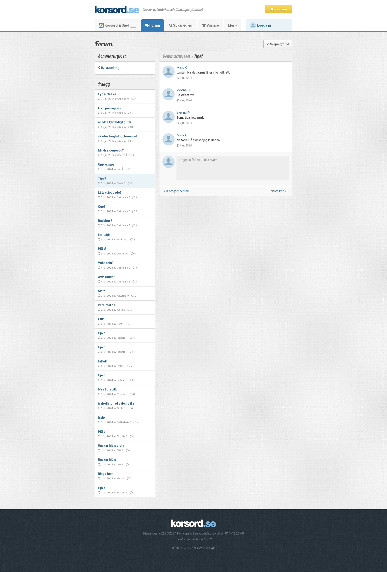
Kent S (120, 323)
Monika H (122, 394)
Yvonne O (183, 90)
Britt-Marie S (124, 422)
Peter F (121, 365)
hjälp (101, 417)
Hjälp (101, 333)
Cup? (101, 207)
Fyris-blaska (107, 94)
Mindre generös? (111, 150)
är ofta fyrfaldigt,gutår (115, 122)
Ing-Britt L (122, 239)
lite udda (104, 235)
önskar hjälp (107, 460)
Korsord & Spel (117, 25)
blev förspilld (107, 389)
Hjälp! (102, 249)
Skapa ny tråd (279, 44)
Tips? (102, 178)
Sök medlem (183, 25)
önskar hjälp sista (111, 445)
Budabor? (105, 221)
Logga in (264, 25)
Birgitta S (122, 436)
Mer (231, 25)
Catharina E (123, 197)
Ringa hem (105, 474)
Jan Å (120, 169)
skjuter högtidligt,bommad (117, 136)
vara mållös (106, 305)
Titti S (120, 450)
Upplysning (106, 164)
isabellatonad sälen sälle (116, 403)
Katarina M (123, 295)
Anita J (121, 309)
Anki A (122, 112)
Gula (101, 319)
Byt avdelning (109, 68)
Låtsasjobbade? (110, 192)
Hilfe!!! (102, 361)
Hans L (121, 478)
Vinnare (212, 25)
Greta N (121, 408)
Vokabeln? (105, 263)
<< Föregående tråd (175, 191)
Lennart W (123, 253)
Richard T (122, 337)
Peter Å (122, 155)
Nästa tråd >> (279, 191)
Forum (154, 25)
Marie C (121, 183)
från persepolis (109, 108)
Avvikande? (106, 277)
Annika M (123, 98)
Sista (101, 291)
